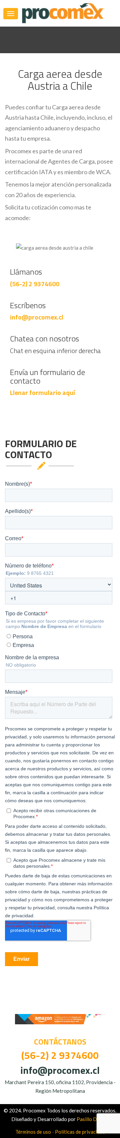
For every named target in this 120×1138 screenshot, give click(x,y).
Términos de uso (33, 1132)
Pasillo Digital (93, 1119)
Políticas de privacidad (80, 1132)
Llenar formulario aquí (42, 392)
